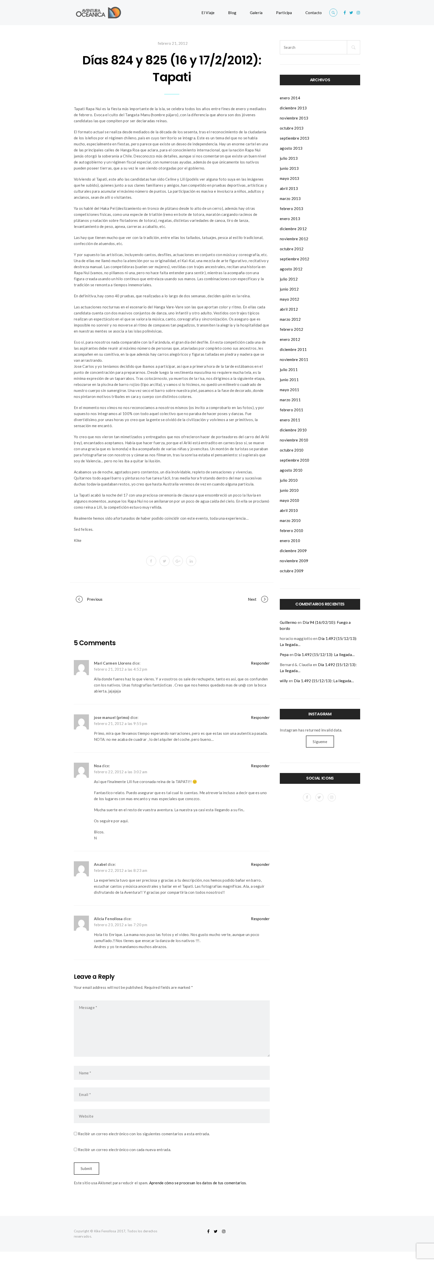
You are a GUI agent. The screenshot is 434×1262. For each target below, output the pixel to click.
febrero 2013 (291, 208)
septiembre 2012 (294, 259)
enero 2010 (290, 540)
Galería (256, 12)
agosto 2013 (291, 148)
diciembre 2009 (293, 550)
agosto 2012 (291, 269)
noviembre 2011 (294, 359)
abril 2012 (289, 309)
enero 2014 (290, 98)
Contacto (313, 12)
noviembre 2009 (294, 560)
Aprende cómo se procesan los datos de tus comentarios (197, 1182)
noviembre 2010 (294, 440)
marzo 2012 (290, 319)
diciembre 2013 (293, 108)
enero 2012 (290, 339)
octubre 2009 (292, 570)
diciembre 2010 (293, 430)
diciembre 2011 (293, 349)
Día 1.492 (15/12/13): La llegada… (324, 654)
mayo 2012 (289, 299)
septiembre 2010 (294, 460)
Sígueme (320, 741)
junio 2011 (289, 379)
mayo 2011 (289, 389)
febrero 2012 (291, 329)
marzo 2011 (290, 399)
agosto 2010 (291, 470)
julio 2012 (289, 279)
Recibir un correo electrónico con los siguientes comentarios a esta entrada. (144, 1133)
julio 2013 (289, 158)
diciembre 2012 (293, 228)
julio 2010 (289, 480)
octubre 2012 (292, 249)
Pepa (284, 654)
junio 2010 (289, 490)
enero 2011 (290, 420)
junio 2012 (289, 289)
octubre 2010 (292, 450)
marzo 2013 (290, 198)
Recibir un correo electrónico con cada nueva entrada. (124, 1149)
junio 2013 (289, 168)
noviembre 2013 (294, 118)
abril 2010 (289, 510)
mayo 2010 (289, 500)
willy (284, 680)
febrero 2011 (291, 410)
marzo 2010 (290, 520)
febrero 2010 (291, 530)
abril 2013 (289, 188)
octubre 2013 (292, 128)
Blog (232, 12)
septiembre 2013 (294, 138)
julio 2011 (289, 369)
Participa (284, 12)
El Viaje (207, 12)
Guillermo (288, 622)
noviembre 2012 (294, 238)
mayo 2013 (289, 178)
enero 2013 (290, 218)
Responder (260, 663)
